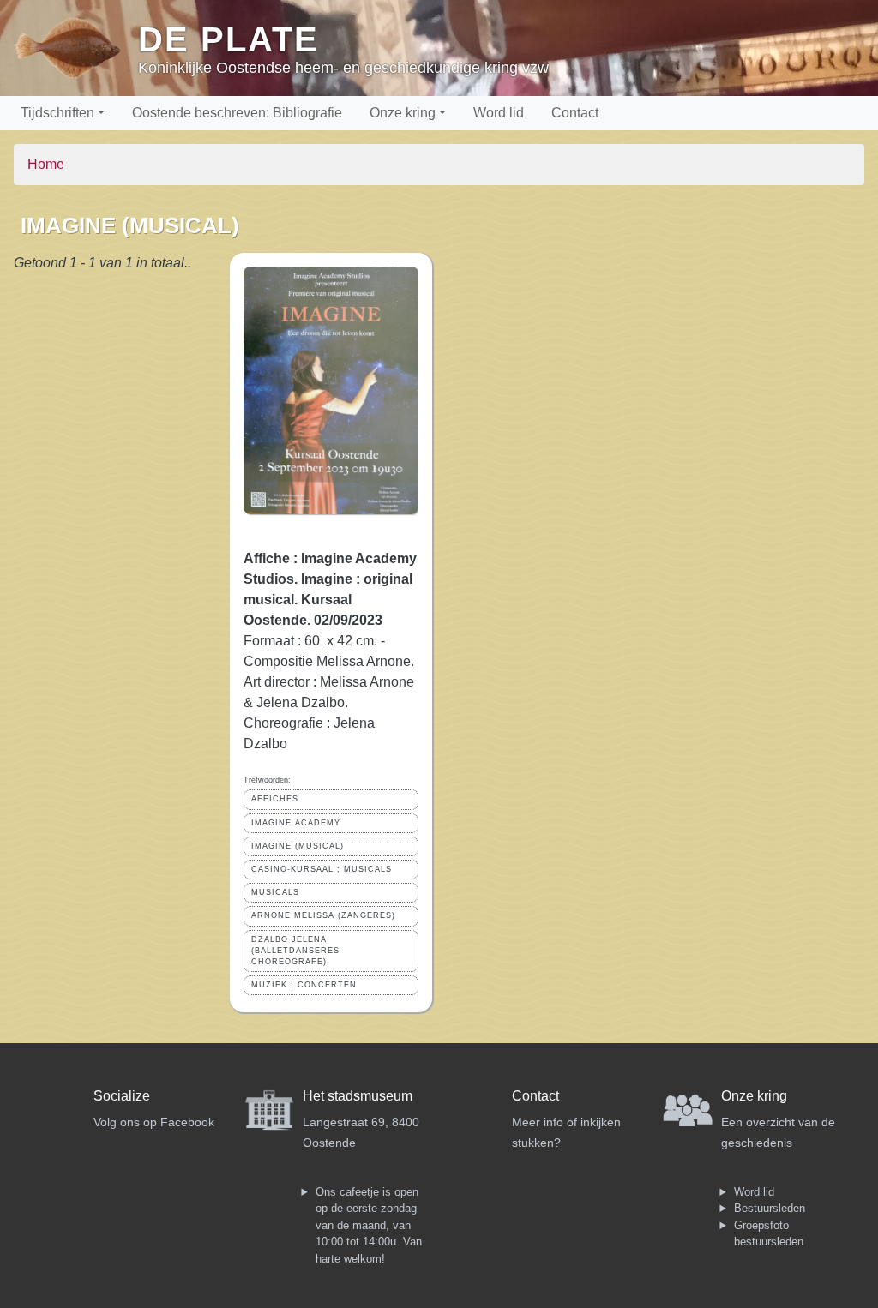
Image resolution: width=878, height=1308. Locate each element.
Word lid (498, 112)
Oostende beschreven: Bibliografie (237, 112)
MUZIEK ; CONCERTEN (304, 985)
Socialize (121, 1096)
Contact (574, 112)
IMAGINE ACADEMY (295, 823)
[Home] (76, 48)
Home (45, 164)
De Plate (228, 39)
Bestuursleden (769, 1208)
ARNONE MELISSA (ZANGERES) (323, 915)
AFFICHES (274, 799)
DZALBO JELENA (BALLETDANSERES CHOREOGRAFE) (295, 950)
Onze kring (403, 112)
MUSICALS (275, 892)
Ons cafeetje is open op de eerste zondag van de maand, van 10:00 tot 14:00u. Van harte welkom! (369, 1225)
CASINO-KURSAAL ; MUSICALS (321, 869)
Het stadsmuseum (357, 1096)
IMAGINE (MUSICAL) (297, 846)
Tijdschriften (57, 112)
